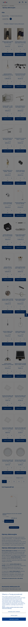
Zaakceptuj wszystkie (14, 619)
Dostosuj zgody (14, 615)
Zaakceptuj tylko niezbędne (14, 611)
